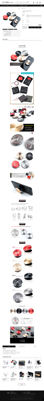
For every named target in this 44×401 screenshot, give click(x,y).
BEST (19, 5)
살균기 (24, 3)
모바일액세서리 (23, 8)
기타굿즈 (16, 5)
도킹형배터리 (21, 3)
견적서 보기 (25, 27)
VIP (24, 5)
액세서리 (10, 5)
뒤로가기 (22, 384)
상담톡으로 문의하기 (11, 29)
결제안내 (35, 346)
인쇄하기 (15, 29)
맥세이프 (29, 3)
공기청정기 (15, 3)
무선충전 (23, 3)
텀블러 (16, 3)
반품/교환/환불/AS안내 (22, 346)
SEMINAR (22, 5)
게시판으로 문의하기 (5, 29)
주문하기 (38, 27)
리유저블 (18, 3)
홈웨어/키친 (7, 5)
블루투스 (26, 3)
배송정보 (9, 346)
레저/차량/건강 (12, 5)
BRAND (26, 5)
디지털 (2, 5)
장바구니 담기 (32, 27)
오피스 (4, 5)
